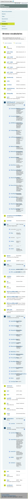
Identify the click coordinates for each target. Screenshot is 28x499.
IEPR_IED (9, 309)
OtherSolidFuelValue (13, 177)
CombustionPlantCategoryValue (13, 108)
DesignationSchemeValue (13, 330)
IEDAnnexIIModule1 (11, 291)
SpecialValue (13, 371)
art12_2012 (10, 52)
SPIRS (12, 457)
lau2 (8, 394)
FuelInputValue (13, 130)
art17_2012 (10, 67)
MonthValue (13, 165)
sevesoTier (13, 451)
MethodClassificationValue (13, 151)
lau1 (8, 391)
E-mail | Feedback (5, 494)
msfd (8, 408)
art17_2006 (10, 62)
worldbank (10, 485)
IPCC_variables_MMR (13, 272)
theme (12, 378)
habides (9, 276)
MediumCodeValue (13, 146)
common (9, 84)
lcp (7, 403)
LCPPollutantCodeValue (13, 137)
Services (4, 26)
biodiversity (10, 77)
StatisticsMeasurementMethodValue (13, 373)
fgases (8, 255)
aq (7, 47)
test (8, 471)
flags (12, 233)
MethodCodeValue (13, 157)
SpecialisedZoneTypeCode (13, 367)
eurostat (9, 220)
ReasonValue (13, 185)
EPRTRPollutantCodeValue (13, 122)
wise (8, 480)
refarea (12, 241)
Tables (3, 16)
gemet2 (9, 260)
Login (17, 3)
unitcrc (12, 248)
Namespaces (4, 28)
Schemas (4, 21)
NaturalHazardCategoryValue (13, 354)
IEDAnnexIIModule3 (11, 296)
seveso (9, 427)
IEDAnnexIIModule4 (11, 303)
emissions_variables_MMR (13, 269)
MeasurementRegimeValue (13, 346)
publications (10, 418)
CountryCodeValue (13, 116)
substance (13, 462)
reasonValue (13, 439)
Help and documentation (7, 11)
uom (8, 475)
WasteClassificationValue (13, 203)
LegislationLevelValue (13, 342)
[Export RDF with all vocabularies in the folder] (24, 105)
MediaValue (13, 351)
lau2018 (9, 398)
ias (7, 281)
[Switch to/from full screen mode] (19, 3)
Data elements (5, 18)
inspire (9, 316)
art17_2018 (10, 72)
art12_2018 (10, 57)
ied (7, 286)
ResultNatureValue (13, 361)
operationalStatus (13, 432)
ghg (8, 264)
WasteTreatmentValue (13, 209)
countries (13, 423)
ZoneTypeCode (13, 381)
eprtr (8, 97)
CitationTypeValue (13, 325)
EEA (8, 1)
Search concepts (18, 43)
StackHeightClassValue (13, 193)
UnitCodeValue (13, 197)
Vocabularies (5, 23)
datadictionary (11, 88)
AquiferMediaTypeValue (13, 321)
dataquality (10, 93)
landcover (9, 385)
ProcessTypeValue (13, 357)
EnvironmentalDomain (13, 334)
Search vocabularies (8, 43)
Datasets (4, 13)
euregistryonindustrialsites (11, 215)
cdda (8, 81)
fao (8, 224)
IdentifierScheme (13, 339)
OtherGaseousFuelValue (13, 170)
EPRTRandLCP (11, 102)
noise (8, 413)
